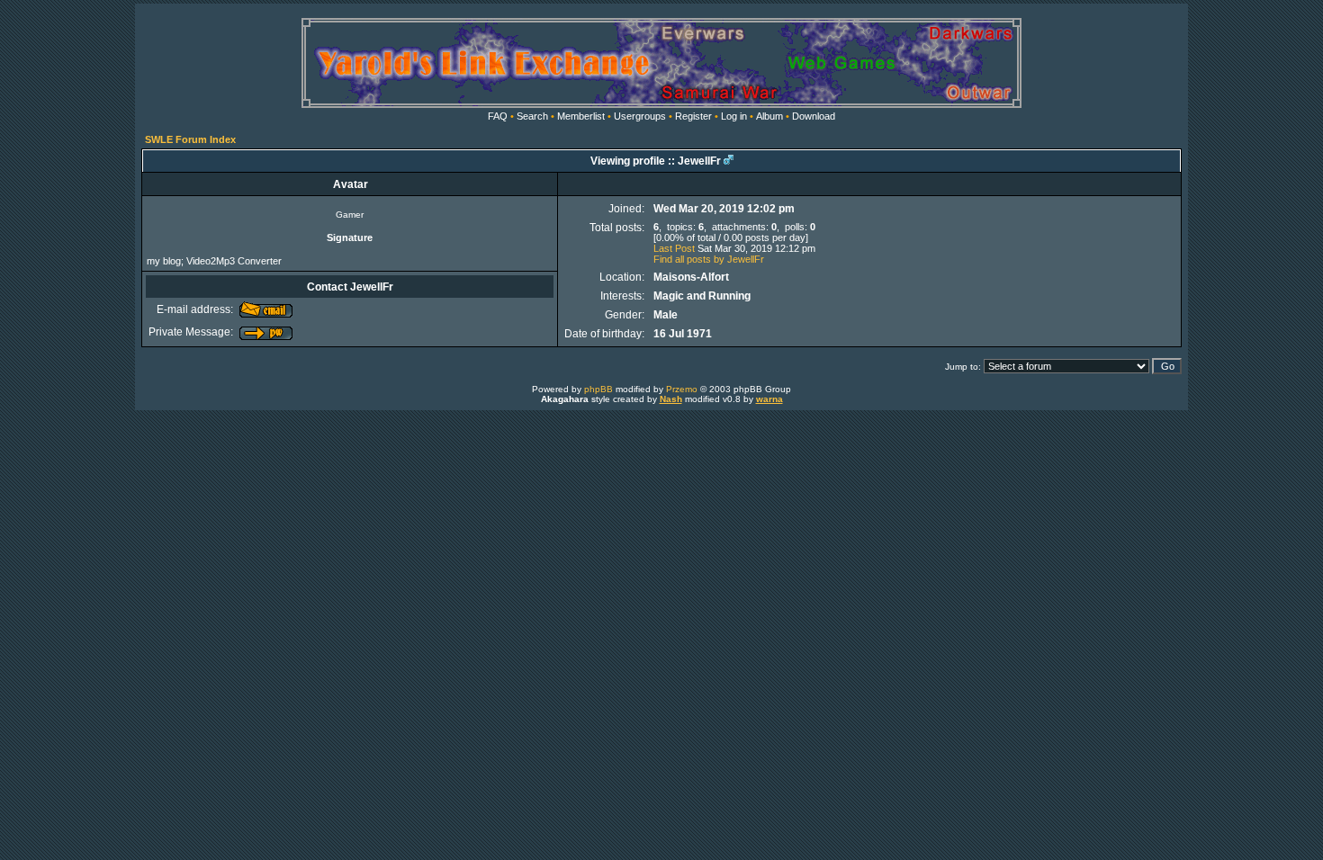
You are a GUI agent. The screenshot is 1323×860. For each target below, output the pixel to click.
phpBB (598, 389)
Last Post (674, 248)
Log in (734, 116)
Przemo (682, 389)
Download (813, 116)
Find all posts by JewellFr (708, 259)
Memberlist (581, 116)
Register (693, 116)
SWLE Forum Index (190, 139)
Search (532, 116)
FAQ (498, 116)
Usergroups (640, 116)
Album (769, 116)
